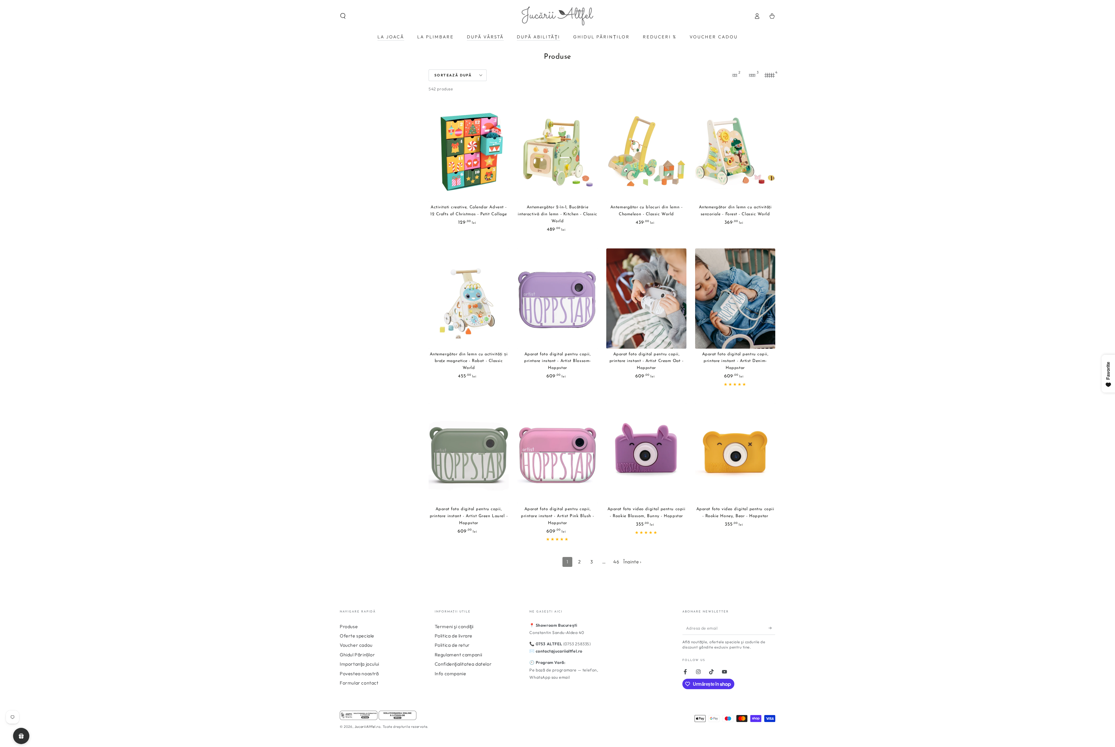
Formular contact (359, 683)
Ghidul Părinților (357, 655)
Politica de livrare (453, 636)
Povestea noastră (359, 673)
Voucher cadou (356, 645)
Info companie (450, 673)
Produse (349, 626)
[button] (342, 16)
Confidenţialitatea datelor (463, 664)
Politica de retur (452, 645)
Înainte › (632, 562)
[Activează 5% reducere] (772, 628)
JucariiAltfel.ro (368, 726)
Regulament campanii (458, 655)
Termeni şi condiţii (454, 626)
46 (616, 562)
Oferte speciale (357, 636)
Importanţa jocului (359, 664)
